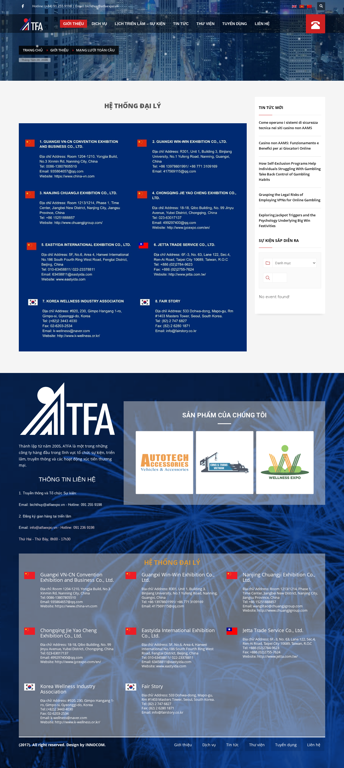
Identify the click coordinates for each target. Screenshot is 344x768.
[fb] (23, 6)
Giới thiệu (59, 50)
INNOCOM (95, 744)
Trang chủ (33, 50)
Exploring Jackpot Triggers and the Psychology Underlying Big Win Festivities (287, 220)
